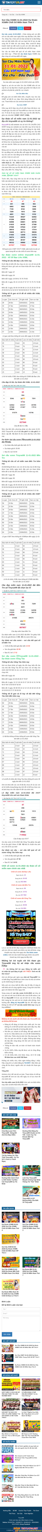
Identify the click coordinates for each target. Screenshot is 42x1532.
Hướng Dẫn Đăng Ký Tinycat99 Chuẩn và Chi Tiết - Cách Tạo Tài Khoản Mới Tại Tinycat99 (31, 1135)
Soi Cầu (19, 1513)
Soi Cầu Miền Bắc (22, 93)
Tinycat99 (21, 1518)
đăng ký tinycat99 (17, 1002)
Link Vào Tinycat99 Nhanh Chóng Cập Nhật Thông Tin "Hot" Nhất (31, 1180)
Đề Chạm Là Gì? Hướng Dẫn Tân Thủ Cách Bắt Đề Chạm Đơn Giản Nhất (30, 1435)
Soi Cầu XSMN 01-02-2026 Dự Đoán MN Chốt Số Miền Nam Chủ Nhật (10, 1271)
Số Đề (23, 1389)
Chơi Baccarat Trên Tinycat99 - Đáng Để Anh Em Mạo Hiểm (9, 1133)
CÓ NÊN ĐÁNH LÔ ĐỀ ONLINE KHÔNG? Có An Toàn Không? (30, 1394)
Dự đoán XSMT (22, 105)
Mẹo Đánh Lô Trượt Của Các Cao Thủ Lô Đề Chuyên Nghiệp (11, 1435)
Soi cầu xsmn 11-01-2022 (11, 34)
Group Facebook (25, 1524)
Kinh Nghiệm (28, 1513)
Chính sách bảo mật (15, 1520)
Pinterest (27, 28)
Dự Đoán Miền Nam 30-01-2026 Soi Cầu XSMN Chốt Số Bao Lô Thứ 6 (10, 1294)
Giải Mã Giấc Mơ (26, 1409)
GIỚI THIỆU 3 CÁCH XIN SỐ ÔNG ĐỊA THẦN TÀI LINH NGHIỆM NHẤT (11, 1394)
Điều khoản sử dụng (27, 1520)
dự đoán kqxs (26, 54)
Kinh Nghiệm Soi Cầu (7, 1389)
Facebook (13, 28)
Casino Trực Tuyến (25, 1510)
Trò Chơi (36, 1510)
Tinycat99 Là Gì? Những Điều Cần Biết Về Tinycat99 (30, 1200)
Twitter (20, 28)
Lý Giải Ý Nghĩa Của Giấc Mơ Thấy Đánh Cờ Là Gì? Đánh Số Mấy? (30, 1413)
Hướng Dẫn (7, 1510)
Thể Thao (12, 1513)
